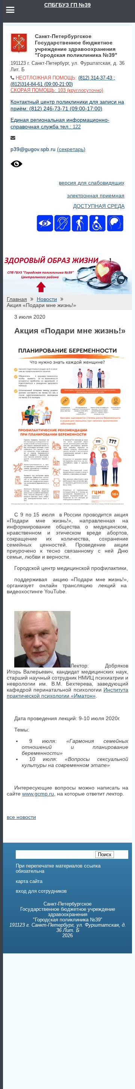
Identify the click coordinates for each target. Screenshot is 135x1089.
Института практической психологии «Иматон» (67, 693)
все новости (21, 817)
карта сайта (29, 881)
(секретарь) (71, 149)
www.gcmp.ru (38, 794)
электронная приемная (95, 195)
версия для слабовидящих (91, 183)
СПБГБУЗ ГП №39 (67, 5)
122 (77, 127)
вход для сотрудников (41, 891)
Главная (17, 299)
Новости (47, 299)
